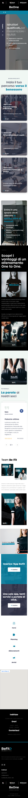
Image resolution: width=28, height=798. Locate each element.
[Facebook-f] (2, 765)
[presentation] (6, 445)
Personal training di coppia (13, 135)
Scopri (7, 119)
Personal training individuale (10, 107)
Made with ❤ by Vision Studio (14, 795)
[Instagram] (4, 765)
